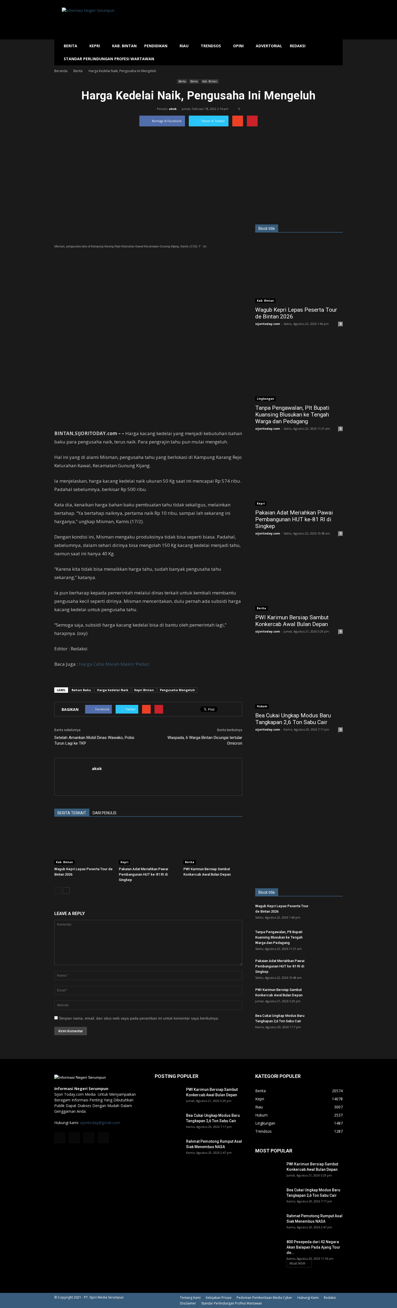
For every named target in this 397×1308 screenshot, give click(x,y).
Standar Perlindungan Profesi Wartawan (109, 58)
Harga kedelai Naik (112, 690)
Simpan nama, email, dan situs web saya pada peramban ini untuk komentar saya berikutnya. (139, 1018)
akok (173, 109)
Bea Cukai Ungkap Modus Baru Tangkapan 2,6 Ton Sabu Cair (293, 718)
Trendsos (211, 45)
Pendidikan (155, 45)
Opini (238, 45)
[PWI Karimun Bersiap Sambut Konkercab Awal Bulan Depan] (212, 844)
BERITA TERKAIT (72, 813)
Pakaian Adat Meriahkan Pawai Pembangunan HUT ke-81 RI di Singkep (143, 874)
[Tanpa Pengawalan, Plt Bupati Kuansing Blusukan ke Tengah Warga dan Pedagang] (299, 369)
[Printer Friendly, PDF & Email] (69, 678)
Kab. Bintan (124, 45)
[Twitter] (88, 1137)
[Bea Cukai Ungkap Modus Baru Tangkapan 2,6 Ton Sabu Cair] (299, 677)
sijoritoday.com (267, 324)
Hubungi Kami (308, 1297)
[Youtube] (103, 1137)
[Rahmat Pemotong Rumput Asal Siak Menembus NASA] (168, 1148)
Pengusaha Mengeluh (177, 690)
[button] (336, 52)
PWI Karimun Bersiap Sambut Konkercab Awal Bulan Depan (292, 620)
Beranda (61, 71)
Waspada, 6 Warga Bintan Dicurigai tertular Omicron (204, 740)
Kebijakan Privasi (218, 1297)
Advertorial (269, 45)
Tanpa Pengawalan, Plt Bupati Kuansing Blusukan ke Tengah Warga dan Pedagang (292, 415)
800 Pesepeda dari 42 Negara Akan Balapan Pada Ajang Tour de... (313, 1247)
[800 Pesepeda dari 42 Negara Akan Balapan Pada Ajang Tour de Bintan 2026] (268, 1248)
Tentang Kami (190, 1297)
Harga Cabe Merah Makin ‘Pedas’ (114, 664)
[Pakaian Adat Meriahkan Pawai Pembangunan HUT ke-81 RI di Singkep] (148, 844)
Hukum (262, 706)
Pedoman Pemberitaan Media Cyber (264, 1297)
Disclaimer (188, 1303)
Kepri (94, 45)
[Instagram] (74, 1137)
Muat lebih (297, 1263)
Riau (184, 45)
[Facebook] (59, 1137)
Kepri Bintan (144, 690)
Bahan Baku (81, 690)
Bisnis (194, 81)
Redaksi (297, 45)
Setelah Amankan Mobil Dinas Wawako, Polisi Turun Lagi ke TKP (94, 740)
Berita (70, 45)
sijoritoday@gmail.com (100, 1122)
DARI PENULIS (104, 813)
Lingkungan (265, 399)
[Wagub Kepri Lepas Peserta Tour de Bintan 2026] (83, 844)
